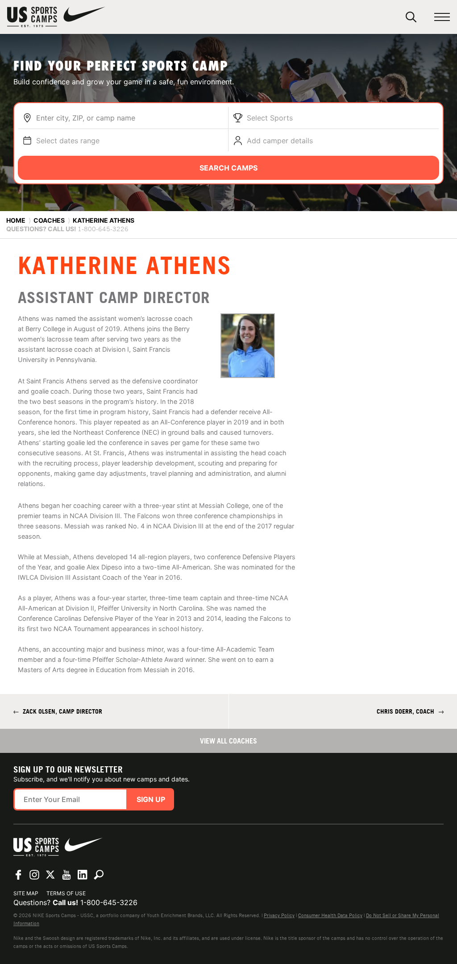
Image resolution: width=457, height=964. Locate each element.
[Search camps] (99, 875)
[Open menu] (442, 17)
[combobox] (130, 118)
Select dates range (68, 140)
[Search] (411, 17)
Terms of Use (66, 893)
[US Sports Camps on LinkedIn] (82, 875)
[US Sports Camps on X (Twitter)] (50, 875)
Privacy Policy (279, 915)
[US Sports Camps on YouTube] (66, 875)
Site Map (25, 893)
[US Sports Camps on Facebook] (18, 875)
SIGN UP (151, 799)
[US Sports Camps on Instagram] (34, 875)
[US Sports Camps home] (56, 17)
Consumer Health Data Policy (330, 915)
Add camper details (280, 140)
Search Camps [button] (228, 167)
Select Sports (270, 117)
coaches (49, 220)
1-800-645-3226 (108, 902)
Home (15, 220)
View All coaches (228, 740)
